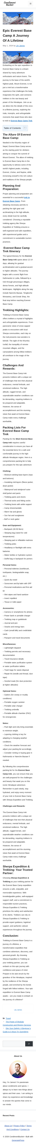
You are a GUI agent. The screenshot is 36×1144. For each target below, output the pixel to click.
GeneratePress (18, 1140)
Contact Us (25, 1129)
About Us (8, 1126)
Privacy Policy (19, 1126)
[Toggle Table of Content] (24, 127)
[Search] (29, 1043)
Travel (8, 1018)
